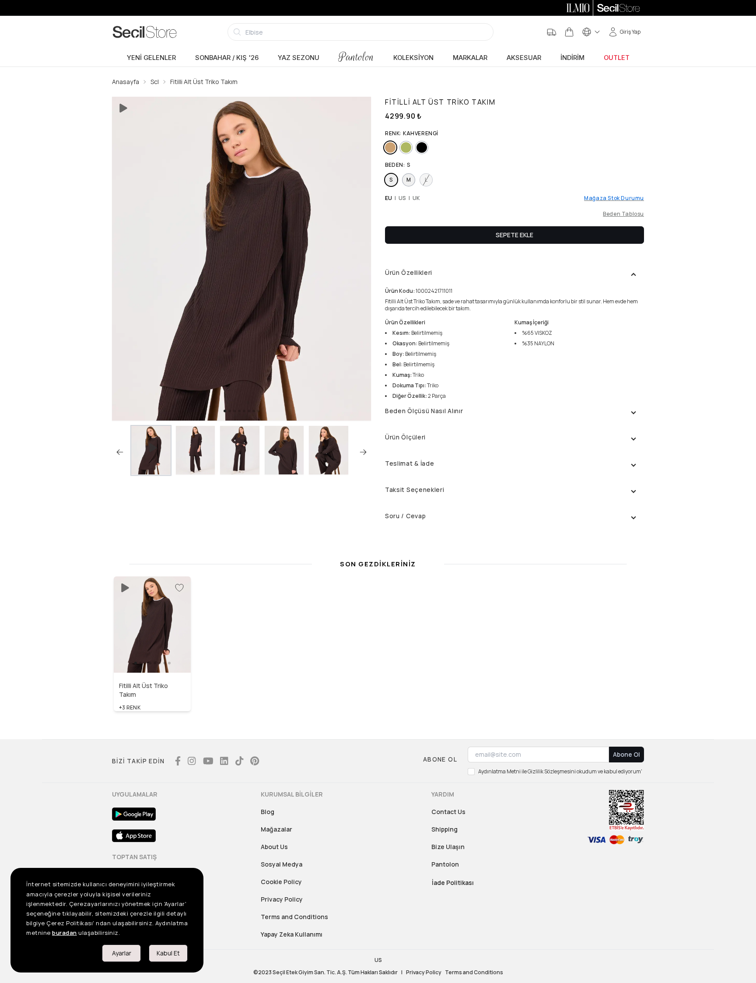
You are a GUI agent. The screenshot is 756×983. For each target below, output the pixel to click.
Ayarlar (121, 953)
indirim (572, 58)
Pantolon (356, 57)
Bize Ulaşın (448, 847)
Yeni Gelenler (151, 58)
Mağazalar (276, 829)
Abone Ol (626, 754)
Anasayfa (125, 81)
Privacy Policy (282, 899)
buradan (64, 933)
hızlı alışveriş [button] (152, 654)
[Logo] (145, 32)
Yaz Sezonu (298, 58)
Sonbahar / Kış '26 (227, 58)
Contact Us (448, 811)
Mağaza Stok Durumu (614, 198)
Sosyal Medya (281, 864)
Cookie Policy (281, 882)
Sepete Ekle (514, 235)
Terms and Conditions (294, 917)
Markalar (470, 58)
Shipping (444, 829)
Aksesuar (524, 58)
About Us (274, 847)
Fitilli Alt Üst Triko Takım (204, 81)
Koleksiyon (413, 58)
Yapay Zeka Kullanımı (291, 934)
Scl (154, 81)
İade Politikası (453, 882)
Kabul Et (168, 953)
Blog (267, 811)
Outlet (617, 58)
